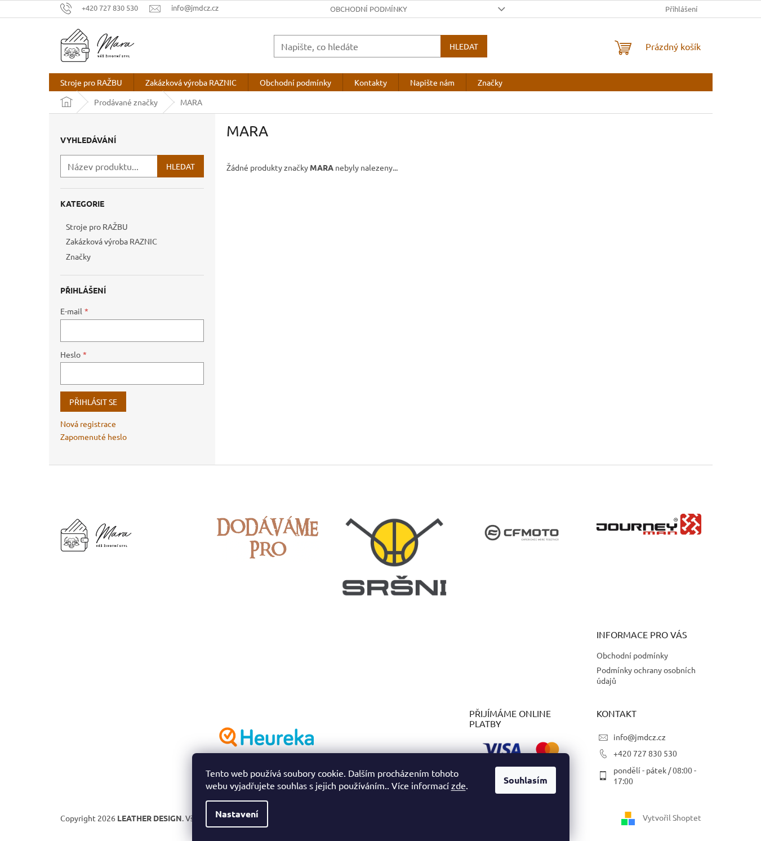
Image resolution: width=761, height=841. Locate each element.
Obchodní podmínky (368, 9)
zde (458, 785)
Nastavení (237, 814)
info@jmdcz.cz (639, 737)
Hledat (464, 46)
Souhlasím (526, 780)
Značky (78, 256)
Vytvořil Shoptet (672, 817)
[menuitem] (91, 82)
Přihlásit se (93, 402)
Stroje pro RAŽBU (97, 226)
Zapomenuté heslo (93, 436)
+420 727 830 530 (645, 753)
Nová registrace (88, 424)
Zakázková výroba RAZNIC (111, 241)
